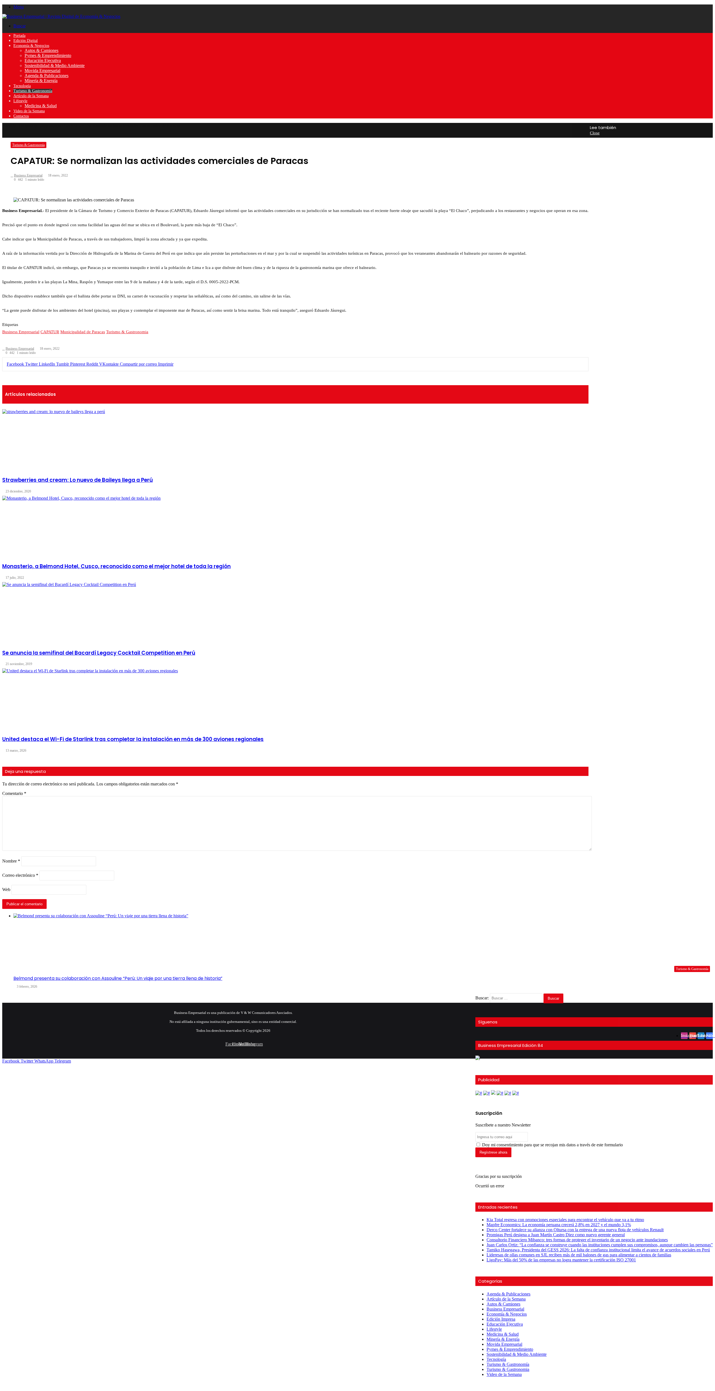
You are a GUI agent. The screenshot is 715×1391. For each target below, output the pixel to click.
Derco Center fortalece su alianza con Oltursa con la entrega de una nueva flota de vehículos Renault (575, 1229)
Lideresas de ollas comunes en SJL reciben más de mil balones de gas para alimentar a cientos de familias (579, 1254)
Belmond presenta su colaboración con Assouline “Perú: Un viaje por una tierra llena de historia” (117, 978)
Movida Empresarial (42, 70)
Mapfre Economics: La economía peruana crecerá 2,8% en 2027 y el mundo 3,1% (559, 1224)
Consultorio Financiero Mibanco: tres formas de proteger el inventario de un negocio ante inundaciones (577, 1239)
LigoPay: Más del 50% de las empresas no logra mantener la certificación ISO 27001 (561, 1259)
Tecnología (22, 86)
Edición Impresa (501, 1319)
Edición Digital (25, 41)
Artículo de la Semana (31, 96)
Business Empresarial (505, 1309)
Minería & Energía (41, 80)
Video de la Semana (29, 111)
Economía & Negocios (31, 46)
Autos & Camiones (41, 50)
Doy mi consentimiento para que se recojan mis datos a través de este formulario (552, 1144)
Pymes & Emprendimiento (48, 55)
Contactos (21, 116)
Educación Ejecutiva (43, 60)
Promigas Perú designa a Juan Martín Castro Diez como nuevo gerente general (556, 1234)
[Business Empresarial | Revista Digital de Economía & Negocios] (61, 16)
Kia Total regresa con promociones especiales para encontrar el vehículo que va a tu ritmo (565, 1219)
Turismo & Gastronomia (508, 1369)
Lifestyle (20, 101)
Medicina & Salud (41, 105)
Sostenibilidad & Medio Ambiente (55, 65)
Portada (19, 36)
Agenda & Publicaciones (46, 75)
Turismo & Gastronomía (32, 91)
